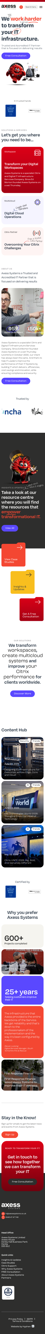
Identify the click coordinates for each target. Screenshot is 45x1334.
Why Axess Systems (11, 1269)
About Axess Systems (12, 1275)
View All (9, 528)
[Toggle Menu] (41, 7)
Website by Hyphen (21, 1327)
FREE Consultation (10, 1272)
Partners (6, 1278)
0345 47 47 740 (12, 1217)
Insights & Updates (11, 1260)
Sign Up (9, 1134)
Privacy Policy (16, 1319)
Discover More (22, 694)
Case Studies (8, 1263)
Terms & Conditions (22, 1321)
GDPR (30, 1319)
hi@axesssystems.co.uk (16, 1214)
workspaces (22, 650)
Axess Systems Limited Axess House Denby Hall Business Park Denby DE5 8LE (14, 1242)
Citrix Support (8, 1266)
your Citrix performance (20, 672)
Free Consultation (15, 56)
